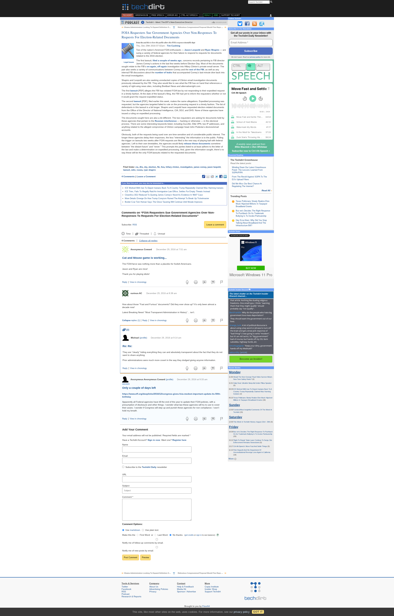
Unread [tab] (161, 233)
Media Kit (181, 589)
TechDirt (127, 15)
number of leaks (163, 72)
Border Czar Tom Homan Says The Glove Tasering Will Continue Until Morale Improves (164, 202)
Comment (127, 497)
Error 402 (172, 15)
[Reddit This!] (212, 176)
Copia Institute (212, 586)
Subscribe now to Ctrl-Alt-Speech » (251, 151)
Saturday (235, 417)
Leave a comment (215, 224)
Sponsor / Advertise (186, 591)
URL (124, 474)
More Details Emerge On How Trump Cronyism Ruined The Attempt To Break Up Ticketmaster (167, 198)
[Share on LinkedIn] (225, 176)
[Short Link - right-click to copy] (203, 176)
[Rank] (233, 201)
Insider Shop (211, 589)
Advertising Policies (158, 589)
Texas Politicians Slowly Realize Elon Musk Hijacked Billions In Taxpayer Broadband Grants (252, 204)
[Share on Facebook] (220, 176)
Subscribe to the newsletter (146, 467)
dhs (141, 167)
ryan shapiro (150, 170)
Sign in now (154, 440)
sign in (199, 535)
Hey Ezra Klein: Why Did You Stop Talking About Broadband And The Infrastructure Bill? (251, 223)
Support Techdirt (230, 15)
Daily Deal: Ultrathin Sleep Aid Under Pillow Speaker (252, 383)
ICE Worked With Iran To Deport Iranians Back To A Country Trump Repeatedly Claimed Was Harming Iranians (174, 188)
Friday (233, 427)
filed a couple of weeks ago (167, 60)
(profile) (143, 337)
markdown (135, 530)
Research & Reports (131, 596)
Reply (124, 282)
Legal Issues (129, 62)
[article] (243, 352)
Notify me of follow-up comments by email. (142, 543)
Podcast (125, 594)
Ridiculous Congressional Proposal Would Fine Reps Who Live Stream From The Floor (213, 27)
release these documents (197, 143)
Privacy (152, 591)
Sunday (234, 405)
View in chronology (138, 282)
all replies (148, 240)
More (231, 458)
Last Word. (163, 535)
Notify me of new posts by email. (138, 550)
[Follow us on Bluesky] (240, 23)
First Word (145, 535)
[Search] (271, 2)
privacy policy (255, 57)
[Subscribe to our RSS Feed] (254, 23)
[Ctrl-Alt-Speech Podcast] (250, 71)
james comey (200, 167)
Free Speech (157, 15)
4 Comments (128, 176)
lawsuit (134, 90)
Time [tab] (128, 233)
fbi (158, 167)
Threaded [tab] (144, 233)
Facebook (126, 589)
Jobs (215, 15)
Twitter (125, 586)
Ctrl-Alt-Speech (189, 15)
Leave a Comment (146, 176)
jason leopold (214, 167)
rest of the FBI (196, 69)
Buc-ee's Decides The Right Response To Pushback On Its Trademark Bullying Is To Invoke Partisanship (253, 213)
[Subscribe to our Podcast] (261, 23)
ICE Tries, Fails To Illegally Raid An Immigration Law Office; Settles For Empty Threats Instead (167, 191)
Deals (207, 15)
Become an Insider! (251, 359)
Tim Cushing (173, 45)
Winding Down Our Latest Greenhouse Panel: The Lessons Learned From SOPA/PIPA (249, 170)
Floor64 (206, 606)
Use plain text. (152, 530)
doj (145, 167)
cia (136, 167)
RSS (135, 224)
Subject (125, 485)
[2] (126, 329)
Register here (179, 440)
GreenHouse (141, 15)
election (152, 167)
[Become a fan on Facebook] (247, 23)
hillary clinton (172, 167)
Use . (133, 530)
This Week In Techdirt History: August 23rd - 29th (252, 422)
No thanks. (178, 535)
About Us (153, 586)
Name (125, 444)
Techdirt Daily (149, 467)
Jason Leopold (192, 50)
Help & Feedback (185, 586)
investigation (186, 167)
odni (133, 170)
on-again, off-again (157, 66)
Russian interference (166, 121)
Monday (235, 372)
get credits (189, 535)
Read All (267, 190)
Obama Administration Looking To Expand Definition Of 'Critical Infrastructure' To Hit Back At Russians (166, 27)
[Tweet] (216, 176)
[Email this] (207, 176)
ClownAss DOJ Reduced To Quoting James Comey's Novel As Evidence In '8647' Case (164, 195)
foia (163, 167)
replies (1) (131, 320)
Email (125, 456)
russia (140, 170)
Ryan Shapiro (212, 50)
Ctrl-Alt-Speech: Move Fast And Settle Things (250, 446)
